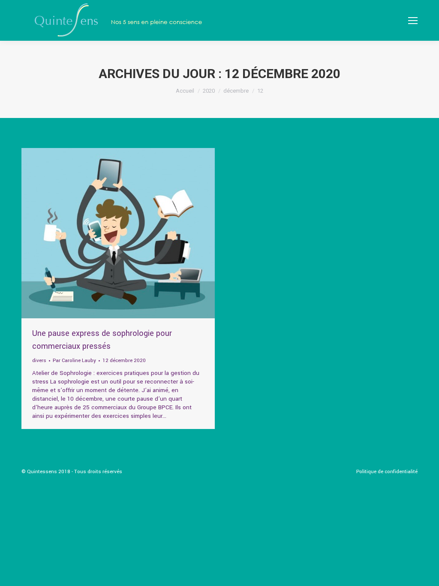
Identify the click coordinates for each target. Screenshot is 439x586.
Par (74, 360)
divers (39, 360)
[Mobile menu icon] (413, 20)
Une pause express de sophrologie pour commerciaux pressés (102, 340)
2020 (209, 91)
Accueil (185, 91)
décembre (236, 91)
